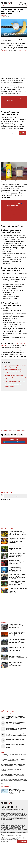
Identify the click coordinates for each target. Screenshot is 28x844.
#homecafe (20, 102)
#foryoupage (20, 214)
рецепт (18, 430)
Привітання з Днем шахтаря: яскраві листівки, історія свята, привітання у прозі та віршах (13, 765)
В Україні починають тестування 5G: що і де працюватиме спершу (16, 569)
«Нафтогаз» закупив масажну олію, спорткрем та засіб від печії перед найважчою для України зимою (14, 781)
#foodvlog (21, 212)
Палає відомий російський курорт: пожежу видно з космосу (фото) (17, 633)
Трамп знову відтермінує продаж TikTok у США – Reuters (16, 548)
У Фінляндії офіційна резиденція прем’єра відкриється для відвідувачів (18, 656)
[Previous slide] (24, 6)
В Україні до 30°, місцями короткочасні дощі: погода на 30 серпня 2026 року (13, 760)
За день (15, 713)
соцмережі (6, 430)
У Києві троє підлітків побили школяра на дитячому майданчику (18, 590)
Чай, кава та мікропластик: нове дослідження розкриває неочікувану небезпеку (15, 377)
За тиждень (3, 713)
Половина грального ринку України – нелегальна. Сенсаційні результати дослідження (17, 540)
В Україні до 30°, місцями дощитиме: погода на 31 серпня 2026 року (13, 755)
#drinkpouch (10, 208)
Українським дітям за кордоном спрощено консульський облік (15, 664)
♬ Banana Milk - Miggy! (17, 104)
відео (10, 430)
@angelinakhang (12, 203)
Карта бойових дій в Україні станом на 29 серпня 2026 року (12, 770)
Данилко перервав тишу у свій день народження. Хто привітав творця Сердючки (17, 576)
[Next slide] (27, 6)
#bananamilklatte (12, 102)
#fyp (8, 104)
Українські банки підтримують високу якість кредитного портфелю (17, 791)
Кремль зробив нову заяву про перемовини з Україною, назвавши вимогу (16, 746)
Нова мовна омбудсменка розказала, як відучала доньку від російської (17, 555)
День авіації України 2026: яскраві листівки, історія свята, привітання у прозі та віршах (12, 775)
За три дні (9, 713)
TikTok (14, 430)
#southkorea (10, 212)
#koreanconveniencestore (14, 210)
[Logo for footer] (6, 803)
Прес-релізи (6, 787)
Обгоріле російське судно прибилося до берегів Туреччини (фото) (17, 649)
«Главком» (4, 50)
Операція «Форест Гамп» (17, 5)
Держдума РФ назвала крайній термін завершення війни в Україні (16, 734)
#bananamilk (11, 207)
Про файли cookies (5, 841)
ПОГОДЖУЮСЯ (22, 841)
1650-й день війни (5, 5)
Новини (4, 752)
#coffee (17, 207)
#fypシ (9, 216)
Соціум (3, 622)
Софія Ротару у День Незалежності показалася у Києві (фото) (16, 729)
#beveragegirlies (12, 214)
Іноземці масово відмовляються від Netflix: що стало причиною (18, 562)
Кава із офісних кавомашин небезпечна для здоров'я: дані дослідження (13, 371)
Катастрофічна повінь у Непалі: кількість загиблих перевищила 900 (17, 626)
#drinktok (17, 208)
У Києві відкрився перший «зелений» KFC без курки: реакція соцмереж (17, 583)
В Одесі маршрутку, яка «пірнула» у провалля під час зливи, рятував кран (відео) (18, 533)
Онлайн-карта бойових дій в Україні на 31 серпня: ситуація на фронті (16, 717)
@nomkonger (11, 99)
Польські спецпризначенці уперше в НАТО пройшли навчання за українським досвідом (17, 641)
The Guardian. (22, 50)
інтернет (23, 430)
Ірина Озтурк (3, 15)
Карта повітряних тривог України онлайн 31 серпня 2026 (16, 723)
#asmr (16, 212)
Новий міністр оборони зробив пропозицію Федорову (15, 740)
